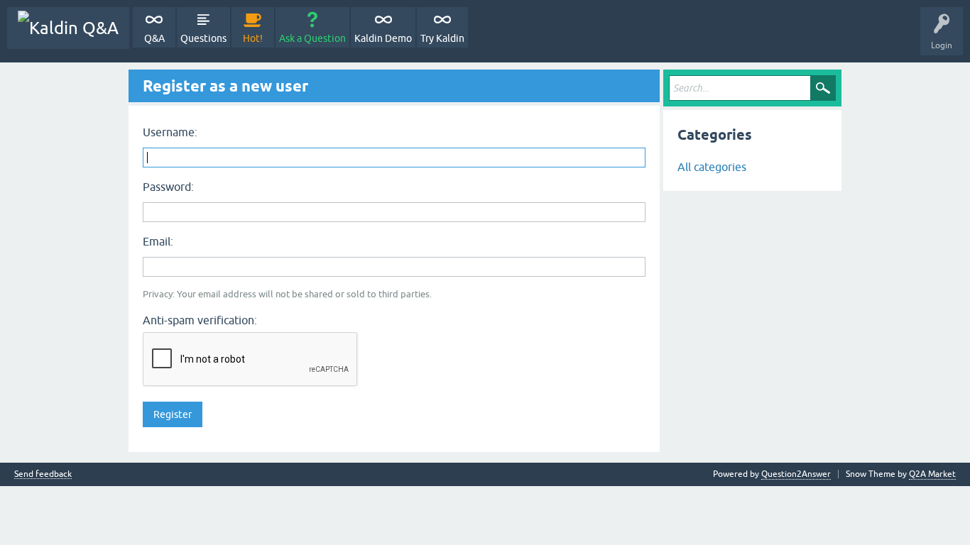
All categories (711, 166)
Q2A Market (932, 474)
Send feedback (43, 474)
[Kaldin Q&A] (68, 28)
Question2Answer (796, 474)
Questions (203, 38)
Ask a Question (312, 38)
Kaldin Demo (383, 38)
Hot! (253, 38)
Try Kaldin (442, 38)
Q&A (154, 38)
